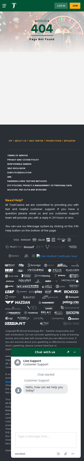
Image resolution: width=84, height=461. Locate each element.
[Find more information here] (46, 402)
